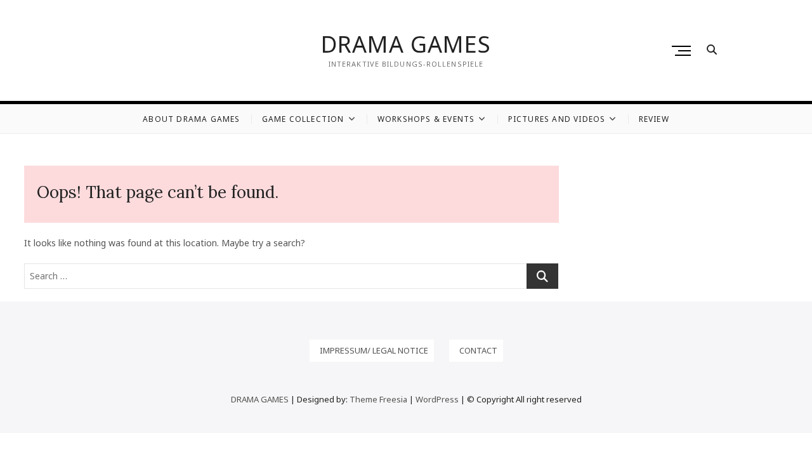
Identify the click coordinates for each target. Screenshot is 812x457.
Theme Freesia (378, 399)
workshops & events (426, 119)
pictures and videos (557, 119)
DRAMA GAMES (406, 44)
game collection (303, 119)
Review (654, 119)
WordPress (437, 399)
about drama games (191, 119)
